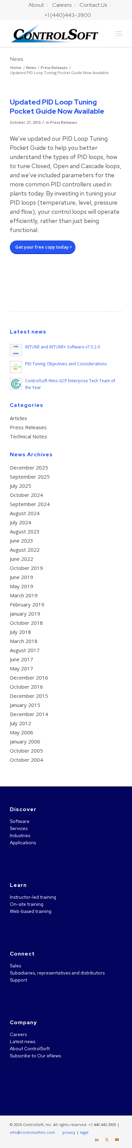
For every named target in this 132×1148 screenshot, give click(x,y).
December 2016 (29, 677)
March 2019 (24, 595)
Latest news (22, 1041)
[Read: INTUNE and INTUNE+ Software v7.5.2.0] (16, 350)
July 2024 (20, 522)
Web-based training (30, 911)
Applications (23, 843)
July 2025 (20, 485)
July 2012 (20, 723)
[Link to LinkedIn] (97, 1139)
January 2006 (25, 741)
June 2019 (21, 577)
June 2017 (21, 659)
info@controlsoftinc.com (32, 1132)
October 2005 (26, 750)
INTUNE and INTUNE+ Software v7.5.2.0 (62, 346)
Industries (20, 835)
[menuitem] (36, 5)
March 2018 (24, 641)
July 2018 (20, 631)
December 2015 (29, 695)
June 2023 (21, 540)
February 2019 (27, 604)
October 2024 (26, 494)
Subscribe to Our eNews (35, 1056)
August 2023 (25, 531)
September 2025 (30, 476)
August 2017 (25, 650)
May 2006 (21, 732)
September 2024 (30, 504)
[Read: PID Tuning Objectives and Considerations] (16, 367)
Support (18, 980)
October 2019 (26, 568)
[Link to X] (107, 1139)
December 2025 (29, 467)
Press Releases (63, 122)
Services (18, 828)
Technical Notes (28, 436)
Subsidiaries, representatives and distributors (57, 973)
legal (84, 1132)
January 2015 (25, 705)
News (16, 59)
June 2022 (21, 558)
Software (19, 821)
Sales (15, 966)
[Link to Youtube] (117, 1139)
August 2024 (25, 513)
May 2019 (21, 586)
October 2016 (26, 686)
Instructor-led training (33, 897)
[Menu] (118, 33)
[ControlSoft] (55, 33)
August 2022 (25, 549)
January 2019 (25, 613)
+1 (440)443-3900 (67, 15)
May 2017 (21, 668)
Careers (18, 1034)
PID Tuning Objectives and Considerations (66, 363)
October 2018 (26, 622)
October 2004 (26, 759)
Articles (18, 418)
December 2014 (29, 714)
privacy (68, 1132)
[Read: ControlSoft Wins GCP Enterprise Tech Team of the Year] (16, 384)
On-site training (26, 904)
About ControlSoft (30, 1049)
